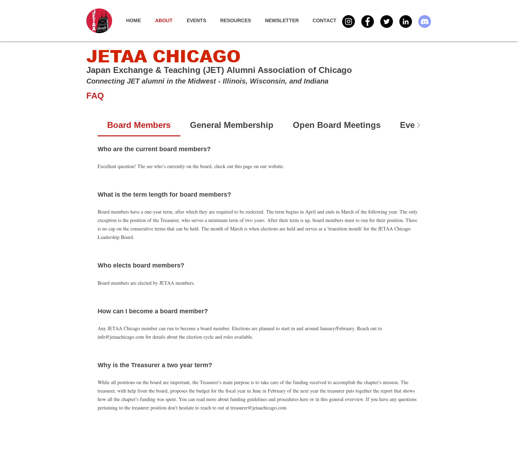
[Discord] (424, 21)
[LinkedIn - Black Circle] (405, 21)
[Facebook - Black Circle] (367, 21)
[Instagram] (348, 21)
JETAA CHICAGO (163, 56)
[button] (200, 20)
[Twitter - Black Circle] (386, 21)
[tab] (139, 125)
